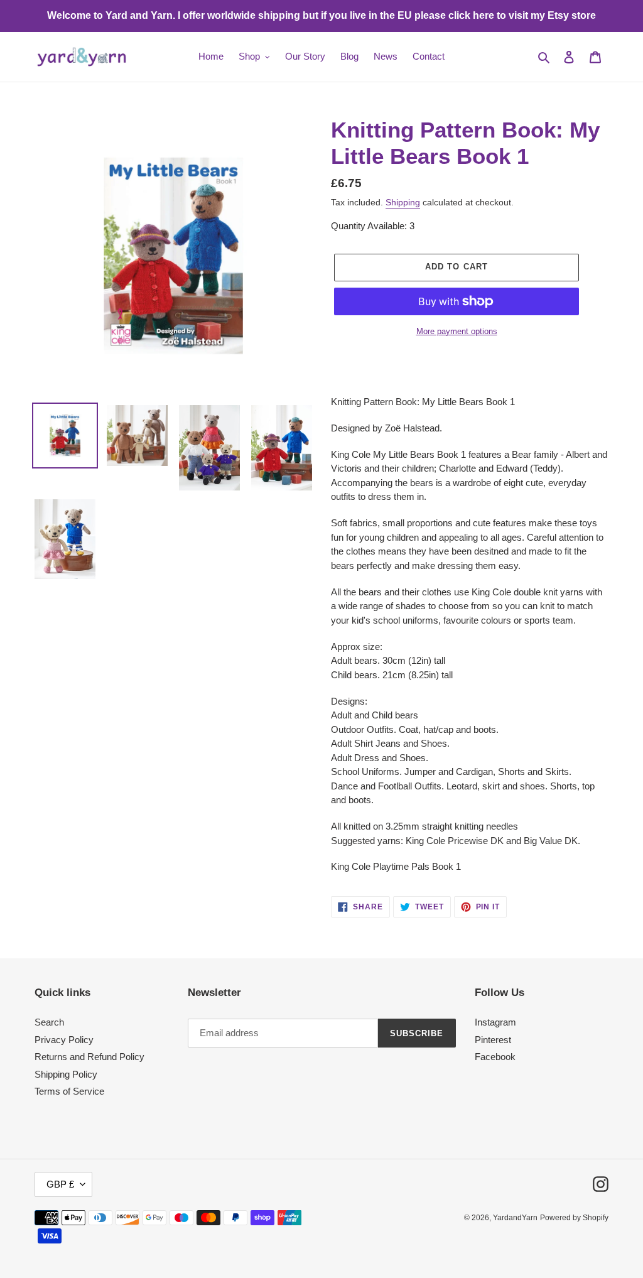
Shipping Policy (66, 1074)
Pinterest (493, 1039)
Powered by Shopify (574, 1217)
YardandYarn (515, 1217)
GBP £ (60, 1184)
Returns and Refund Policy (89, 1056)
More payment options (456, 331)
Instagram (495, 1022)
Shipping (403, 202)
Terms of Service (69, 1091)
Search (49, 1022)
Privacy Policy (64, 1039)
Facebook (495, 1056)
